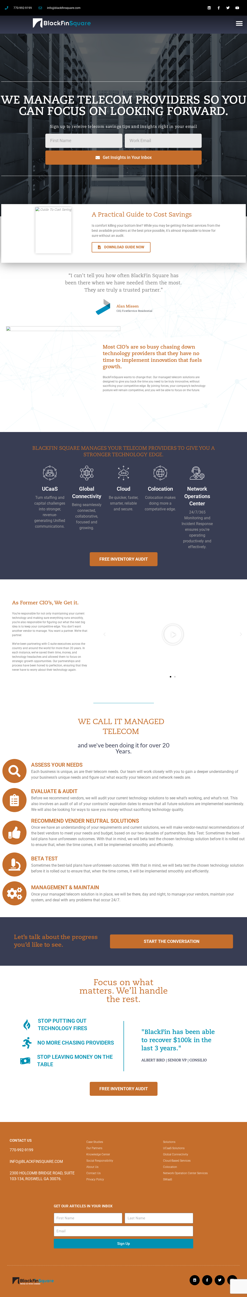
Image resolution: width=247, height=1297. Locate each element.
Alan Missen (128, 306)
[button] (239, 23)
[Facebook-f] (218, 8)
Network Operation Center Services (185, 1173)
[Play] (173, 634)
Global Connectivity (175, 1154)
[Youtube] (237, 8)
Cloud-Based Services (177, 1160)
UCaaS (50, 489)
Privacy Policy (95, 1179)
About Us (92, 1167)
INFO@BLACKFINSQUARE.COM (36, 1161)
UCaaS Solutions (174, 1148)
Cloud (123, 489)
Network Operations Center (197, 496)
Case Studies (94, 1142)
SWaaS (167, 1179)
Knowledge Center (98, 1154)
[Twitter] (228, 8)
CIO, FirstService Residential (134, 310)
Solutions (169, 1142)
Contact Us (93, 1173)
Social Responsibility (99, 1160)
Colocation (160, 489)
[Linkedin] (209, 8)
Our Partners (94, 1148)
